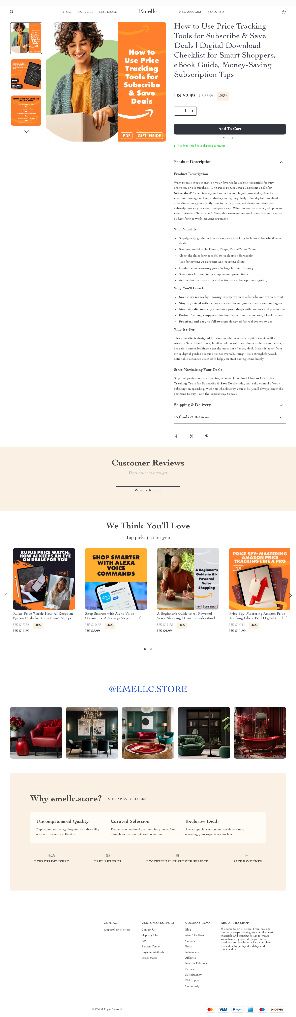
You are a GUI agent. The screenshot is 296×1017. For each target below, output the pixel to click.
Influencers (192, 952)
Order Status (149, 958)
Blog (188, 930)
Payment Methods (153, 952)
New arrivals (190, 12)
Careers (190, 941)
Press (188, 946)
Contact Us (149, 930)
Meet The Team (195, 935)
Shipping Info (150, 935)
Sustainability (193, 975)
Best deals (108, 12)
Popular (85, 12)
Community (192, 986)
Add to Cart (229, 129)
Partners (190, 969)
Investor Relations (196, 963)
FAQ (145, 941)
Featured (216, 12)
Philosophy (192, 980)
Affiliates (190, 958)
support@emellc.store (117, 930)
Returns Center (151, 946)
